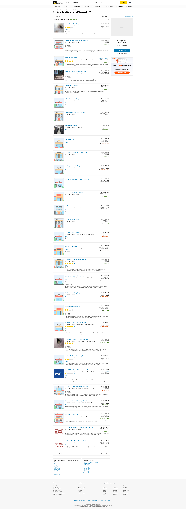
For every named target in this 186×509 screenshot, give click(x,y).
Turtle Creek (57, 474)
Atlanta (104, 485)
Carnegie (56, 466)
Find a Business (81, 487)
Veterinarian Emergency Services (83, 388)
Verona (55, 472)
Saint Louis (125, 496)
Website (66, 29)
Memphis (115, 496)
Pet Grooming (79, 42)
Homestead (56, 470)
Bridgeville (56, 465)
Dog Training (78, 73)
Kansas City (115, 490)
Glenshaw (56, 473)
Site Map (80, 490)
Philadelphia (125, 493)
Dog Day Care (86, 468)
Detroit (114, 485)
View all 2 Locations (104, 371)
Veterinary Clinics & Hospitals (88, 277)
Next (108, 454)
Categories (80, 491)
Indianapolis (115, 488)
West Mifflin (57, 468)
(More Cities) (112, 483)
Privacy (76, 500)
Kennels (77, 194)
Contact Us (55, 487)
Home (54, 9)
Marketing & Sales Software (59, 496)
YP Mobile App (81, 488)
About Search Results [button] (128, 16)
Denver (104, 496)
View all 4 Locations (104, 58)
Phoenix (124, 494)
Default (106, 16)
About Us (55, 485)
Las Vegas (115, 491)
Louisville (115, 494)
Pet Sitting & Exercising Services (83, 25)
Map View (58, 16)
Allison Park (57, 469)
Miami (124, 485)
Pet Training (78, 308)
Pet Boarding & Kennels (70, 25)
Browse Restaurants (82, 493)
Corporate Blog (56, 490)
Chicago (104, 493)
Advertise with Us (57, 488)
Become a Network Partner (59, 493)
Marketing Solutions (57, 494)
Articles (79, 485)
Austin (104, 487)
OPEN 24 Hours (73, 19)
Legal (109, 500)
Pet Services (69, 9)
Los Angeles (115, 493)
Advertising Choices (57, 491)
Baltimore (105, 488)
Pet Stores (84, 308)
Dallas (104, 494)
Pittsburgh (62, 9)
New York (125, 488)
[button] (130, 2)
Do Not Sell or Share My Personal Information (89, 500)
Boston (104, 490)
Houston (114, 487)
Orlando (124, 491)
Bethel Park (57, 463)
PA (57, 9)
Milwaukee (125, 487)
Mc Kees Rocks (57, 467)
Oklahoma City (126, 490)
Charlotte (105, 491)
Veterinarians (79, 277)
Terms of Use (103, 500)
